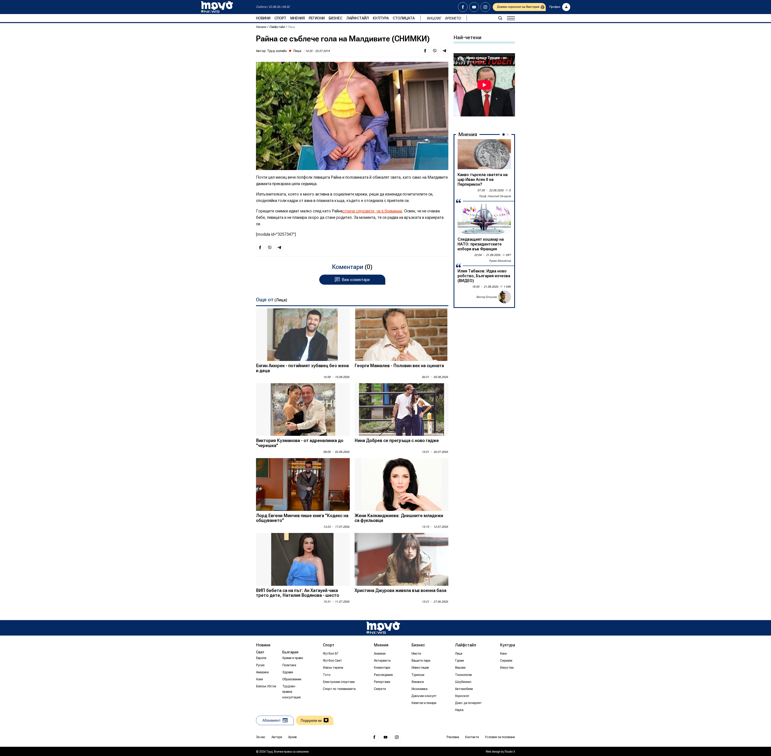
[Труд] (383, 628)
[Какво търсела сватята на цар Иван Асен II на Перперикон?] (484, 154)
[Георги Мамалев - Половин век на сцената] (401, 334)
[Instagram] (485, 7)
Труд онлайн (277, 51)
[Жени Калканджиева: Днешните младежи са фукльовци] (401, 484)
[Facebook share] (425, 51)
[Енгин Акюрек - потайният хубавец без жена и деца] (303, 334)
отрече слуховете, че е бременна (372, 211)
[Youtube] (474, 7)
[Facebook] (463, 7)
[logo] (217, 7)
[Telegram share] (444, 51)
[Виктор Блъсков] (504, 296)
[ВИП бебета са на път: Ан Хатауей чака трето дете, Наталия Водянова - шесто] (303, 559)
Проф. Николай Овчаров (495, 196)
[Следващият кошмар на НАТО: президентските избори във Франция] (484, 219)
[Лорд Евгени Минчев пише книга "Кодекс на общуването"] (303, 484)
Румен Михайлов (500, 260)
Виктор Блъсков (486, 297)
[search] (500, 18)
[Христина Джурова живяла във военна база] (401, 559)
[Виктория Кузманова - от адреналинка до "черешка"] (303, 409)
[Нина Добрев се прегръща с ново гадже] (401, 409)
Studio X (510, 751)
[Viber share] (435, 51)
